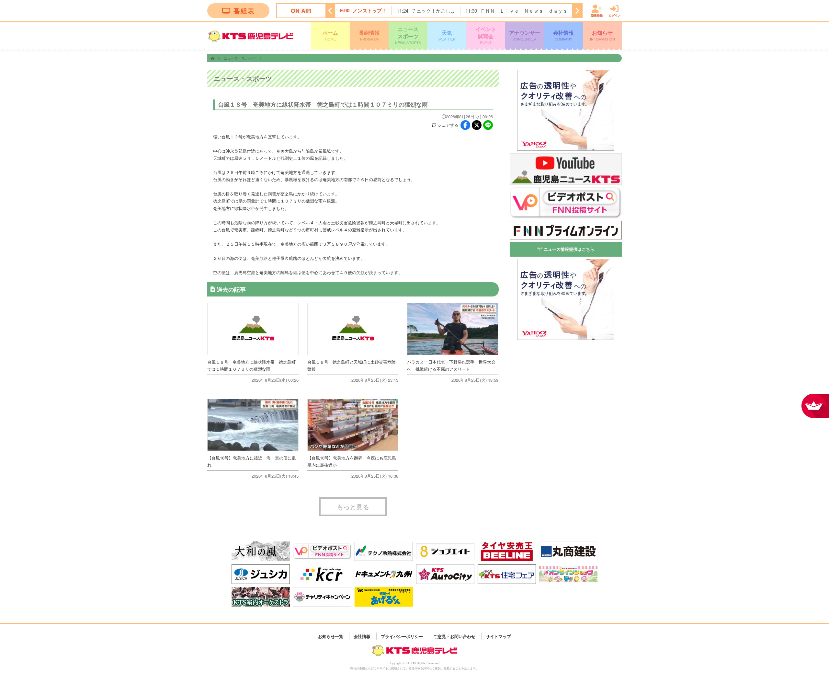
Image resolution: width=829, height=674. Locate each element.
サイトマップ (498, 636)
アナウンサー (524, 35)
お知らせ (602, 35)
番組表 (244, 10)
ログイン (614, 15)
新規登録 (597, 15)
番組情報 (369, 35)
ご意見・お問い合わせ (454, 636)
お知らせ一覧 (330, 636)
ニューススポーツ (408, 35)
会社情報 (563, 35)
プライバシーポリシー (402, 636)
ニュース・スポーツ (240, 58)
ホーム (330, 35)
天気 (447, 35)
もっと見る (353, 506)
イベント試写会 (485, 35)
